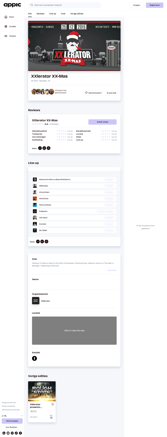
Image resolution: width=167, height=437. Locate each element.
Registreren (155, 5)
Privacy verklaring (8, 406)
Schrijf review (102, 122)
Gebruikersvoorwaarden (11, 410)
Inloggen (136, 5)
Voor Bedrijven (11, 427)
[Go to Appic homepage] (12, 5)
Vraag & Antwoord (9, 403)
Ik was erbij (111, 93)
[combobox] (64, 5)
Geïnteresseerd (94, 93)
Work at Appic (12, 421)
